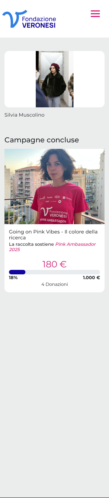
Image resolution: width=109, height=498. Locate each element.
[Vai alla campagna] (54, 186)
